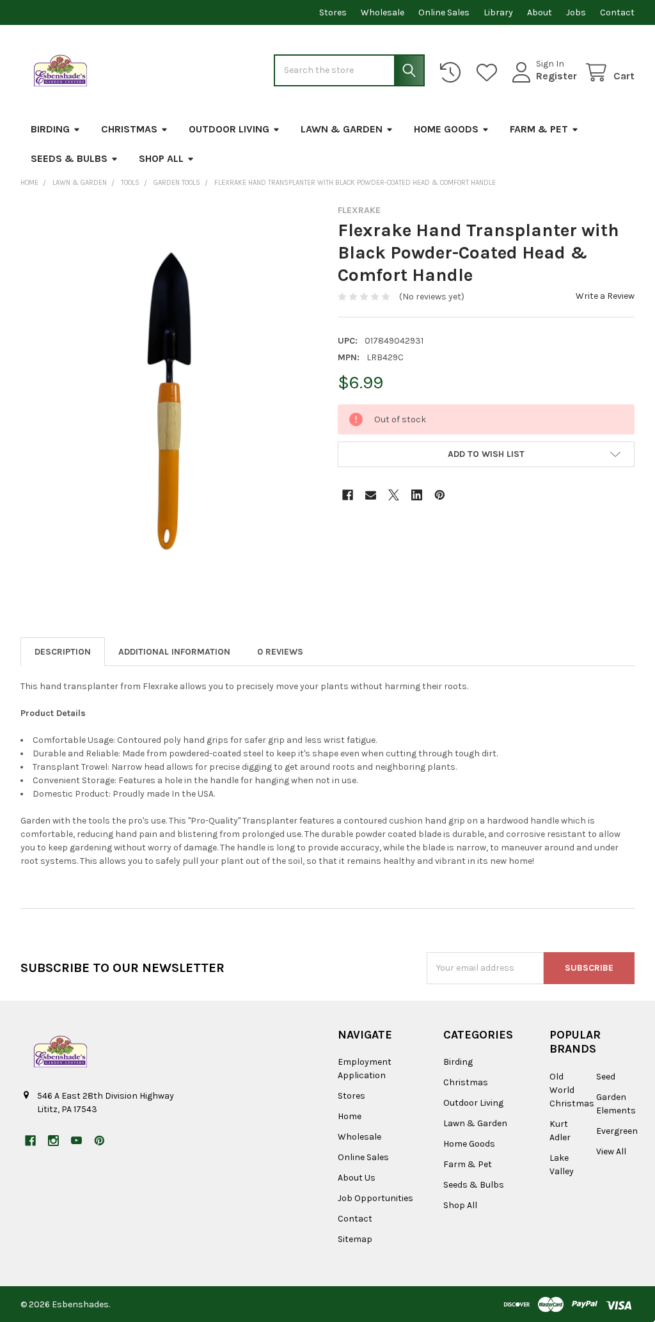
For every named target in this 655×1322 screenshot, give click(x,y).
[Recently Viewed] (453, 73)
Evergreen (617, 1131)
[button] (486, 454)
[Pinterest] (440, 495)
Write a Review (605, 296)
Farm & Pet (539, 129)
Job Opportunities (375, 1198)
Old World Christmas (571, 1090)
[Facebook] (348, 495)
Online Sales (444, 12)
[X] (394, 495)
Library (498, 12)
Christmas (129, 129)
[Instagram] (53, 1141)
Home (349, 1116)
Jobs (576, 12)
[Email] (371, 495)
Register (556, 76)
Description (63, 651)
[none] (169, 401)
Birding (50, 129)
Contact (617, 12)
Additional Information (174, 651)
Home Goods (446, 129)
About (539, 12)
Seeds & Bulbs (69, 158)
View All (611, 1151)
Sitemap (355, 1239)
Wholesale (382, 12)
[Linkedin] (417, 495)
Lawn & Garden (342, 129)
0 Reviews (280, 651)
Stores (333, 12)
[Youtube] (76, 1141)
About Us (356, 1177)
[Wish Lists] (489, 73)
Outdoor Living (229, 129)
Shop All (161, 158)
